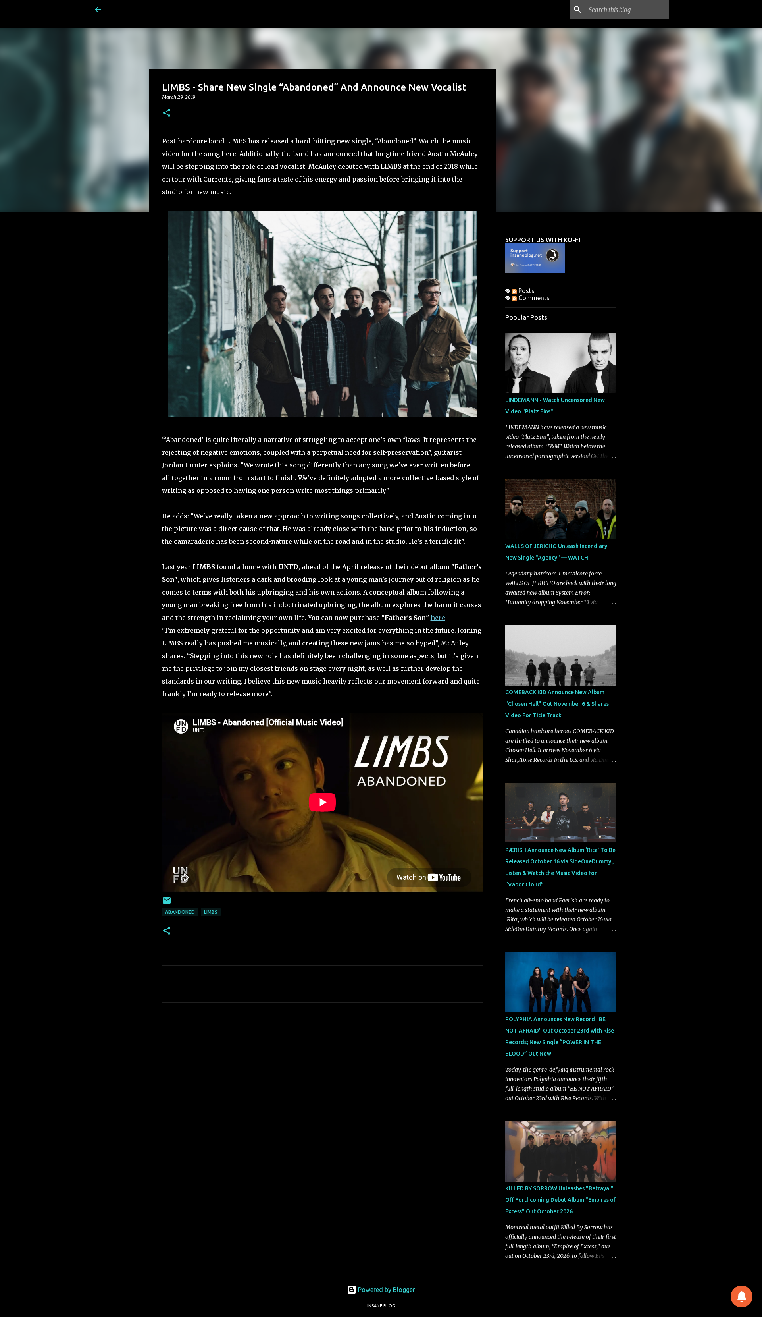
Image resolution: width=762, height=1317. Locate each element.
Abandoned (180, 912)
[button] (166, 113)
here (438, 618)
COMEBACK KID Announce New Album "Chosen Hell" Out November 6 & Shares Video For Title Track (557, 703)
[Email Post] (166, 903)
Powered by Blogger (385, 1289)
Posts (526, 290)
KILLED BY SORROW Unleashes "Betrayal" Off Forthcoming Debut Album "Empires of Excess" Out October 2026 (560, 1200)
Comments (533, 297)
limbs (210, 912)
